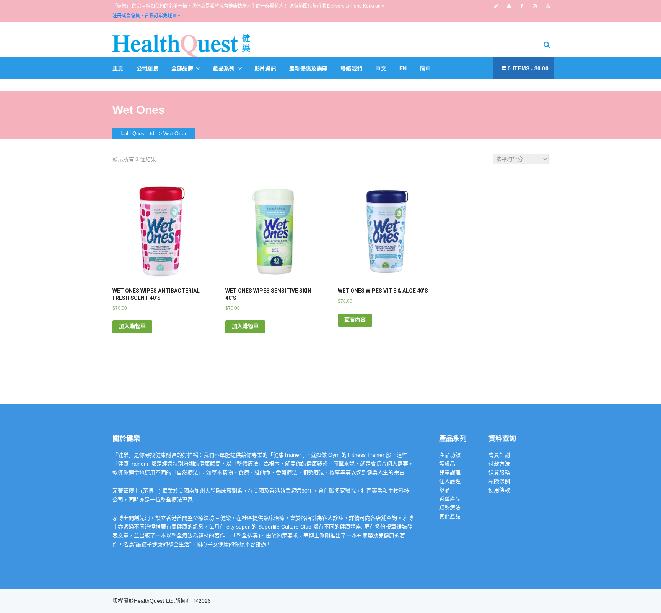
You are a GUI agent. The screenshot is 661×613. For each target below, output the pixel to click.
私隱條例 (499, 481)
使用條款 (499, 490)
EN (403, 68)
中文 (380, 68)
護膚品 (447, 464)
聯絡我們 (351, 68)
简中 (425, 68)
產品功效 (450, 455)
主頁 (118, 68)
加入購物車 (132, 326)
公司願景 (147, 68)
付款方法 (499, 464)
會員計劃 (499, 455)
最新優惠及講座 (308, 68)
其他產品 (450, 516)
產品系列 (224, 68)
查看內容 (355, 319)
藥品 (444, 490)
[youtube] (547, 6)
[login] (509, 6)
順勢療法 (450, 508)
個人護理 (450, 481)
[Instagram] (534, 6)
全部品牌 (183, 68)
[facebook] (522, 6)
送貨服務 (499, 472)
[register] (496, 6)
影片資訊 (265, 68)
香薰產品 (450, 499)
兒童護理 (450, 472)
